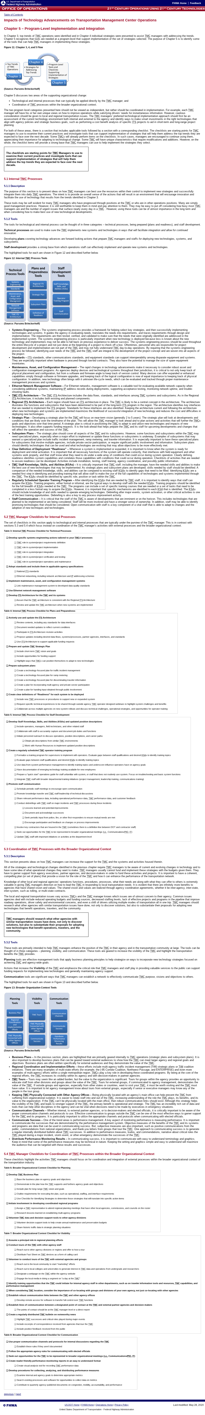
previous (9, 1394)
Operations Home (104, 1405)
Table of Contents (13, 15)
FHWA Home (87, 1405)
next (18, 1394)
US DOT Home (72, 1405)
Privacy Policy (122, 1405)
